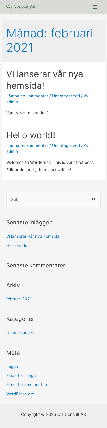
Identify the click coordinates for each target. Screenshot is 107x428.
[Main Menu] (95, 7)
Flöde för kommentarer (28, 384)
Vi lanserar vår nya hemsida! (33, 236)
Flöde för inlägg (21, 375)
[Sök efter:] (53, 199)
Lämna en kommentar (27, 95)
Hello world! (30, 135)
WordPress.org (20, 393)
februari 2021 (19, 299)
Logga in (14, 366)
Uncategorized (66, 95)
